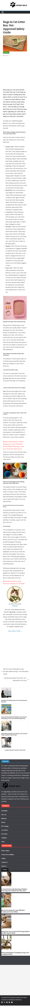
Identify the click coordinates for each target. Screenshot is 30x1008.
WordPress (19, 999)
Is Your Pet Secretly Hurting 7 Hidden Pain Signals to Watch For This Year (14, 890)
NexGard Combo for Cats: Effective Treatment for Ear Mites (13, 911)
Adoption (4, 837)
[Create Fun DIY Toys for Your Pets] (15, 742)
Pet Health (6, 52)
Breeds (3, 822)
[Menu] (2, 12)
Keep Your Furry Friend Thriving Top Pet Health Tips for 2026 (15, 932)
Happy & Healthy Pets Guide (18, 997)
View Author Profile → (15, 631)
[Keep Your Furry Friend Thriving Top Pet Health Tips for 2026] (15, 921)
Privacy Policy (5, 850)
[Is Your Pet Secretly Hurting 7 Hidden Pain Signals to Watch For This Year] (15, 879)
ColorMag (10, 999)
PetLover (6, 55)
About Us (4, 866)
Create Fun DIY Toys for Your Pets (15, 750)
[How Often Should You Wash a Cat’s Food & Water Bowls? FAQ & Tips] (15, 726)
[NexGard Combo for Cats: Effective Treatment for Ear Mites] (15, 900)
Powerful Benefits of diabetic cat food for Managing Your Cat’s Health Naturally (14, 717)
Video (3, 841)
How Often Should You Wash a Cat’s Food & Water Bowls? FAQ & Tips (14, 734)
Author (3, 858)
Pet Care (3, 814)
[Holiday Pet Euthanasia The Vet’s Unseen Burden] (15, 693)
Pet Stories (4, 834)
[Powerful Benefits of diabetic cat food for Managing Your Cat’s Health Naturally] (15, 709)
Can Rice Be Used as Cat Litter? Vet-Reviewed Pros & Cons (15, 679)
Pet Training (4, 826)
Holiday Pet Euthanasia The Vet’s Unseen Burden (14, 701)
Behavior (3, 818)
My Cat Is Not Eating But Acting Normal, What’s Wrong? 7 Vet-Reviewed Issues (15, 671)
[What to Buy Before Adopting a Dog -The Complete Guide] (15, 942)
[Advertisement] (15, 73)
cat (4, 99)
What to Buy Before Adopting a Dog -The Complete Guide (15, 953)
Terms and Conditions (7, 854)
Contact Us (4, 862)
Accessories (4, 830)
